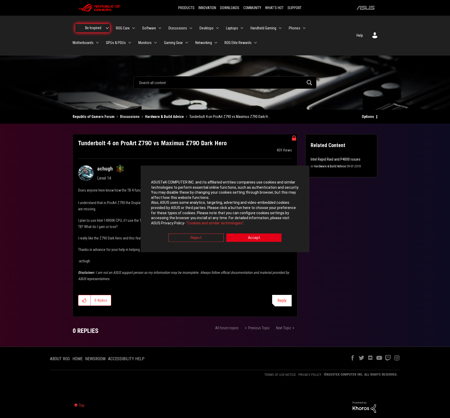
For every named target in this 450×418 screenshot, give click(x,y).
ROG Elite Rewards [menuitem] (238, 43)
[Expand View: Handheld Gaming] (280, 28)
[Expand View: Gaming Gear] (186, 42)
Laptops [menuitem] (232, 28)
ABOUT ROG (60, 358)
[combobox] (225, 82)
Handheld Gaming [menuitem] (263, 28)
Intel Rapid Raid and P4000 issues (335, 159)
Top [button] (81, 405)
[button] (84, 300)
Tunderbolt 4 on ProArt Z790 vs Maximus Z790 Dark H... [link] (229, 117)
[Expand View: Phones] (304, 28)
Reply (281, 300)
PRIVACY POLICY (309, 375)
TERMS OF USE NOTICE (280, 375)
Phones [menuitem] (294, 28)
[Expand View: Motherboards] (97, 42)
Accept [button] (254, 238)
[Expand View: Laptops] (242, 28)
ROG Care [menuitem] (123, 28)
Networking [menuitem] (203, 43)
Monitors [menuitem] (145, 43)
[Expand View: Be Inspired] (107, 28)
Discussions (130, 117)
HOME (77, 358)
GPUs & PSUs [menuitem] (116, 43)
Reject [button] (196, 238)
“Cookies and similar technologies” (215, 223)
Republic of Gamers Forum (94, 117)
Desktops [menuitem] (206, 28)
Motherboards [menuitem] (83, 43)
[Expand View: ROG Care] (133, 28)
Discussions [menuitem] (177, 28)
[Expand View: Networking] (215, 42)
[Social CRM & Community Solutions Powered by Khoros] (364, 407)
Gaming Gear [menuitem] (173, 43)
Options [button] (368, 117)
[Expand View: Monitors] (155, 42)
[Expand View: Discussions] (190, 28)
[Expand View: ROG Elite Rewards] (255, 42)
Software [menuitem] (149, 28)
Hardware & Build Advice (164, 117)
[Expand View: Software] (159, 28)
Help (360, 35)
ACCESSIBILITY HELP (126, 358)
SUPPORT (295, 8)
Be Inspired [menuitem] (93, 28)
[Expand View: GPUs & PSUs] (129, 42)
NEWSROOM (95, 358)
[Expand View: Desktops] (217, 28)
